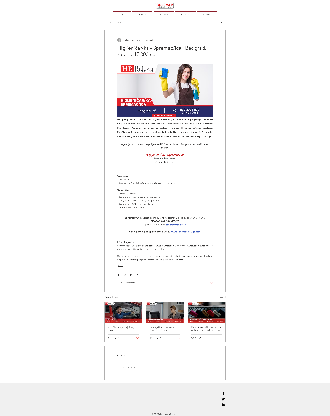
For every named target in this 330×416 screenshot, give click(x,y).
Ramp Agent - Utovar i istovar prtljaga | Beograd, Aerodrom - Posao (206, 329)
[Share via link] (137, 274)
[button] (222, 23)
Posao (118, 22)
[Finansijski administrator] (165, 312)
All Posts (107, 22)
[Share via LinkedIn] (131, 274)
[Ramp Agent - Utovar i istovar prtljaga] (206, 312)
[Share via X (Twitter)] (125, 274)
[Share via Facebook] (118, 274)
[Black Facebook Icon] (223, 394)
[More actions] (211, 40)
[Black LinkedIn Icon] (223, 405)
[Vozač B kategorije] (123, 312)
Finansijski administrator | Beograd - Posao (162, 329)
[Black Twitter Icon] (223, 399)
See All (223, 297)
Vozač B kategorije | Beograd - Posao (122, 329)
